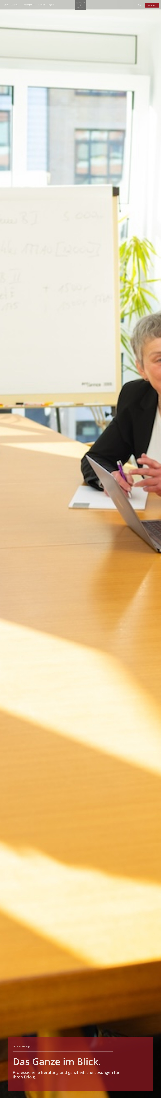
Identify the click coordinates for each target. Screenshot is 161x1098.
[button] (28, 5)
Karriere (41, 5)
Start (6, 5)
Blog (139, 5)
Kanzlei (15, 5)
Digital (51, 5)
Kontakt (152, 5)
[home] (80, 5)
